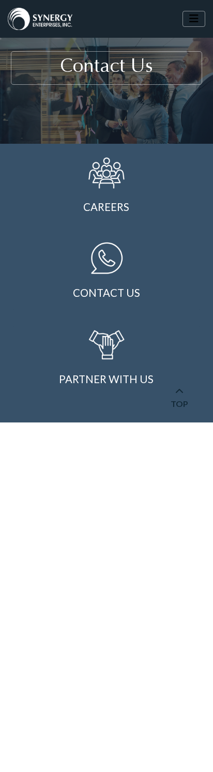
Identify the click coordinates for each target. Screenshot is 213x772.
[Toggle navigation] (193, 19)
